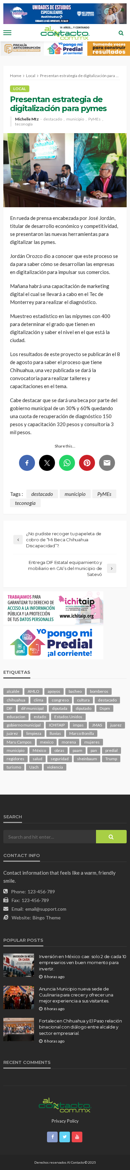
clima (38, 699)
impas (78, 724)
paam (77, 750)
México (39, 750)
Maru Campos (19, 742)
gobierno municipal (24, 724)
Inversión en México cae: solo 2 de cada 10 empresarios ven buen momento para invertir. (82, 962)
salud (37, 758)
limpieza (33, 733)
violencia (55, 767)
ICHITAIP (57, 724)
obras (59, 750)
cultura (83, 699)
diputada (59, 708)
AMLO (33, 691)
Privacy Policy (65, 1121)
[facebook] (52, 1137)
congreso (60, 699)
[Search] (121, 32)
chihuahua (16, 699)
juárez (12, 733)
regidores (15, 758)
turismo (14, 767)
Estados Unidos (68, 716)
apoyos (54, 691)
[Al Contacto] (65, 1104)
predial (111, 750)
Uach (34, 767)
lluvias (55, 733)
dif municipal (32, 708)
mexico (46, 742)
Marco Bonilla (81, 733)
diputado (83, 708)
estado (40, 716)
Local (19, 88)
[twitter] (64, 1137)
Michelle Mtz (27, 119)
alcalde (13, 691)
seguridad (60, 758)
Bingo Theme (47, 917)
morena (69, 742)
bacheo (75, 691)
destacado (52, 119)
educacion (16, 716)
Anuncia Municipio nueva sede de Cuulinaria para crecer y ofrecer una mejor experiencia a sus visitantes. (76, 994)
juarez (116, 724)
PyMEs (94, 119)
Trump (111, 758)
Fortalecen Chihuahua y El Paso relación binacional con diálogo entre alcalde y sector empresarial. (80, 1027)
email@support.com (45, 909)
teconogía (24, 124)
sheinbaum (87, 758)
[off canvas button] (7, 32)
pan (94, 750)
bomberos (99, 691)
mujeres (92, 742)
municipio (75, 119)
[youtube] (77, 1137)
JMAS (97, 724)
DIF (10, 708)
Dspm (105, 708)
